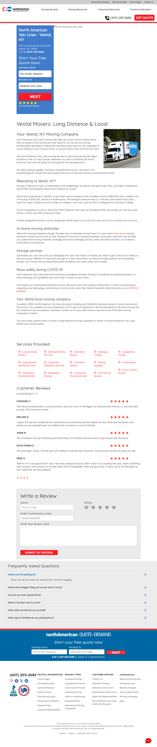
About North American (100, 2)
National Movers (72, 701)
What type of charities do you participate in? (31, 617)
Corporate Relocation (109, 9)
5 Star (113, 507)
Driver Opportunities (129, 692)
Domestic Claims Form (102, 688)
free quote (119, 233)
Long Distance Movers (75, 683)
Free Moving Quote (46, 696)
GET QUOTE (144, 17)
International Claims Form (104, 692)
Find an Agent (135, 2)
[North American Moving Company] (16, 13)
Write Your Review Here (34, 523)
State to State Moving (75, 696)
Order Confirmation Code (35, 513)
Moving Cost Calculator (48, 701)
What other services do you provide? (27, 610)
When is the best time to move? (24, 602)
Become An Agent (119, 2)
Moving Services (49, 9)
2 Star (93, 507)
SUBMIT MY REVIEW (39, 552)
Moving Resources (77, 9)
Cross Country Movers (75, 688)
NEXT (35, 96)
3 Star (100, 507)
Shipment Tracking (100, 683)
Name (24, 502)
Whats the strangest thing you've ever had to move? (35, 587)
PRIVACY (71, 733)
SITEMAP (62, 733)
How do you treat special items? (24, 595)
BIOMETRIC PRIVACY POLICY (87, 733)
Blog (122, 701)
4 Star (107, 507)
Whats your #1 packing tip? (22, 574)
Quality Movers (44, 692)
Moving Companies (129, 696)
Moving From (27, 68)
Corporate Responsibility (48, 710)
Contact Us (148, 2)
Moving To (25, 80)
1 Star (86, 507)
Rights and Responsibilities (104, 696)
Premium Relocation (140, 9)
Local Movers (129, 362)
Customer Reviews (45, 688)
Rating (88, 502)
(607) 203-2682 (121, 17)
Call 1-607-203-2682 (63, 657)
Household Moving (73, 679)
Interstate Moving (73, 692)
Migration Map (44, 705)
